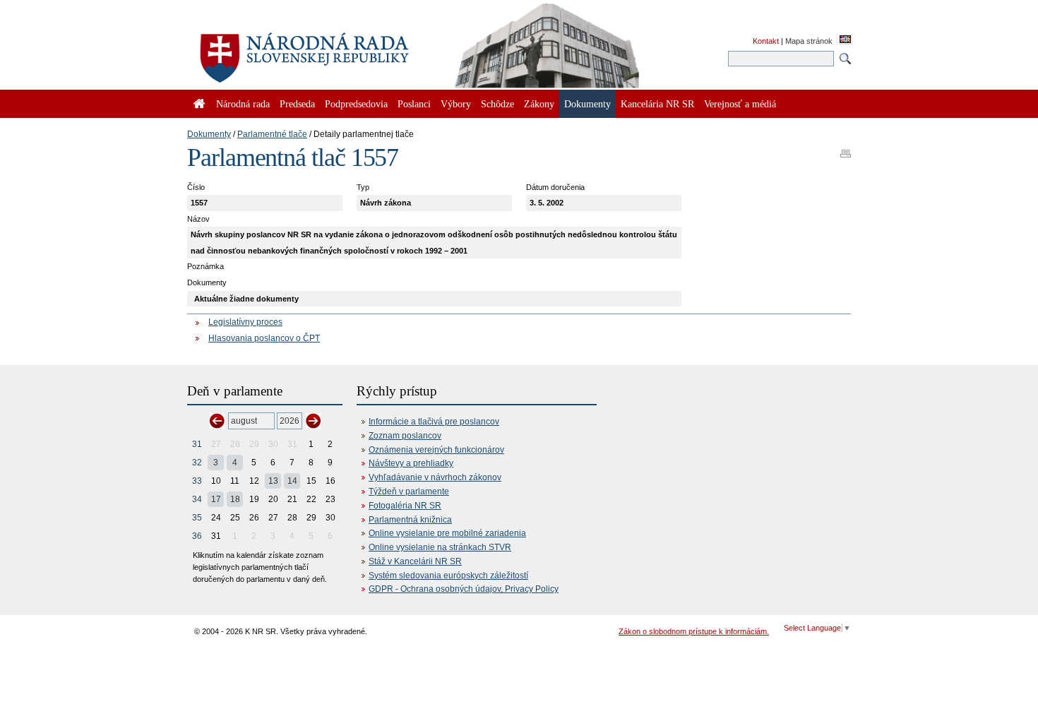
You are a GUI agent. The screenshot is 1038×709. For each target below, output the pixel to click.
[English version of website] (845, 40)
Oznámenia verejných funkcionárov (436, 450)
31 (197, 444)
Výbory (456, 103)
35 (197, 518)
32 (197, 462)
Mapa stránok (809, 41)
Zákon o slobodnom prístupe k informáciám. (694, 631)
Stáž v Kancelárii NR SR (415, 561)
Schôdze (497, 103)
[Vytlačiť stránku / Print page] (845, 149)
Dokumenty (209, 134)
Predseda (297, 103)
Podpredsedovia (356, 103)
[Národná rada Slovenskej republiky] (349, 49)
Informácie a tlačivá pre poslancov (434, 422)
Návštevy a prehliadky (411, 463)
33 (197, 481)
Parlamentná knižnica (410, 520)
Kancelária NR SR (657, 103)
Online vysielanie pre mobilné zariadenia (447, 533)
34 (197, 499)
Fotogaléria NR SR (405, 506)
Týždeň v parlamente (409, 491)
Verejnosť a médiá (740, 103)
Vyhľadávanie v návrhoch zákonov (435, 477)
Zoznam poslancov (405, 436)
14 (292, 481)
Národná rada (243, 103)
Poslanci (414, 103)
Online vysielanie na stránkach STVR (440, 547)
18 (235, 499)
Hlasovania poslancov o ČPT (264, 338)
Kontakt (766, 41)
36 (197, 536)
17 (216, 499)
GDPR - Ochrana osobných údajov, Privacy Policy (464, 589)
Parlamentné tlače (272, 134)
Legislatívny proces (245, 322)
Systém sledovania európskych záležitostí (448, 575)
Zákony (539, 103)
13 (273, 481)
